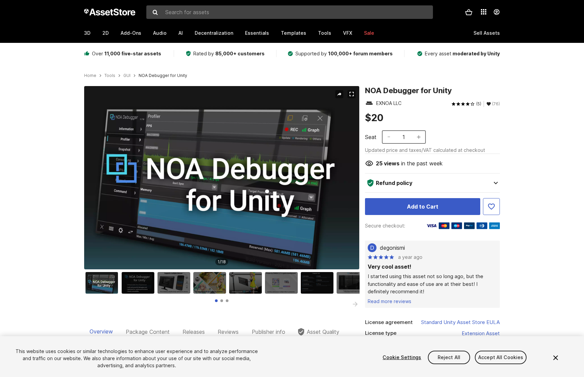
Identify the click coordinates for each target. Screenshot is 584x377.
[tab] (216, 300)
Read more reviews (389, 301)
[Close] (556, 357)
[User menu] (496, 12)
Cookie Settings (402, 357)
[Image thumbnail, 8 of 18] (354, 283)
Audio (160, 33)
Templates (293, 33)
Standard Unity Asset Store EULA (460, 322)
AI (180, 33)
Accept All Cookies (501, 357)
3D (87, 33)
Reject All (449, 357)
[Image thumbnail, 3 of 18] (175, 283)
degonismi (392, 247)
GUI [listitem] (126, 75)
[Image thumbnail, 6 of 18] (283, 283)
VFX (347, 33)
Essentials (257, 33)
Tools (324, 33)
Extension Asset (481, 333)
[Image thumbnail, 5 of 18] (247, 283)
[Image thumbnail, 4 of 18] (211, 283)
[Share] (339, 94)
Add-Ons (131, 33)
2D (105, 33)
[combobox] (289, 12)
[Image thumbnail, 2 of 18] (139, 283)
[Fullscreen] (351, 94)
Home (90, 75)
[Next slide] (355, 304)
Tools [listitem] (109, 75)
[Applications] (484, 12)
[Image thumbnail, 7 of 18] (319, 283)
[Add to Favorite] (491, 206)
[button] (469, 12)
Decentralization (214, 33)
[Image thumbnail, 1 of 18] (103, 283)
